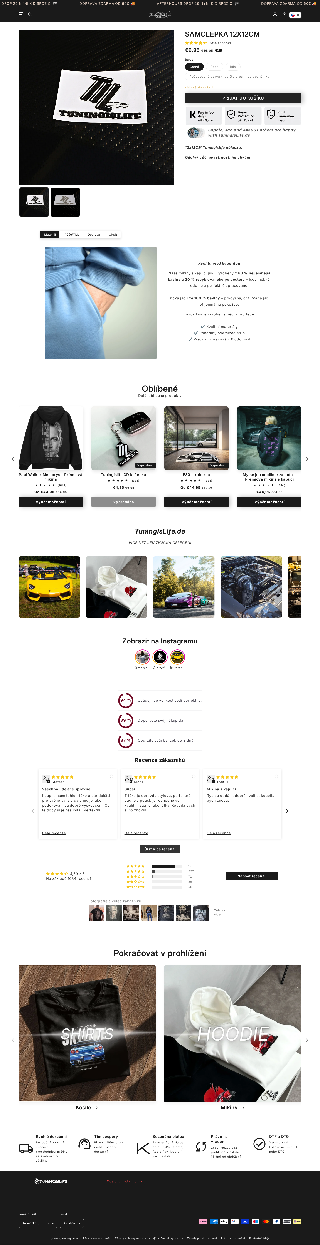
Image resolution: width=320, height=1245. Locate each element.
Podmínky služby (172, 1238)
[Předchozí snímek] (32, 811)
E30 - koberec (196, 474)
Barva (189, 59)
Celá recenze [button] (54, 833)
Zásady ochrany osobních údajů (136, 1238)
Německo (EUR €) (36, 1223)
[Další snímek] (307, 459)
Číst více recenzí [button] (159, 849)
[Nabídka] (20, 14)
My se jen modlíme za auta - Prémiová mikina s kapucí (269, 476)
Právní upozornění (233, 1238)
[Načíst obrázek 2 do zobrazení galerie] (65, 202)
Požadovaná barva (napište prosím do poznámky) (232, 77)
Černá (194, 66)
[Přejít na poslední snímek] (13, 459)
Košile (84, 1108)
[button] (30, 14)
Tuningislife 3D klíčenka (123, 474)
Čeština (69, 1223)
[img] (63, 777)
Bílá (235, 68)
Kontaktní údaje (259, 1238)
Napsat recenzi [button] (251, 876)
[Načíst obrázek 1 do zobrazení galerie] (34, 202)
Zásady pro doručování (202, 1238)
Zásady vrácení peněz (97, 1238)
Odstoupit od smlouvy (124, 1181)
